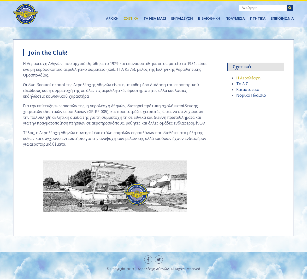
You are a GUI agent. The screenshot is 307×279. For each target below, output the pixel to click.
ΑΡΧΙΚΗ (112, 18)
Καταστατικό (247, 89)
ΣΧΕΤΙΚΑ (131, 18)
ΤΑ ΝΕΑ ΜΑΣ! (154, 18)
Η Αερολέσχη (248, 78)
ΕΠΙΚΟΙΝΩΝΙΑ (282, 18)
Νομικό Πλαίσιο (251, 95)
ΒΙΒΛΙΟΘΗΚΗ (209, 18)
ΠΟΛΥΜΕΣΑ (235, 18)
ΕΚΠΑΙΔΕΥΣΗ (182, 18)
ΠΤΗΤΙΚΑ (258, 18)
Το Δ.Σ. (242, 83)
